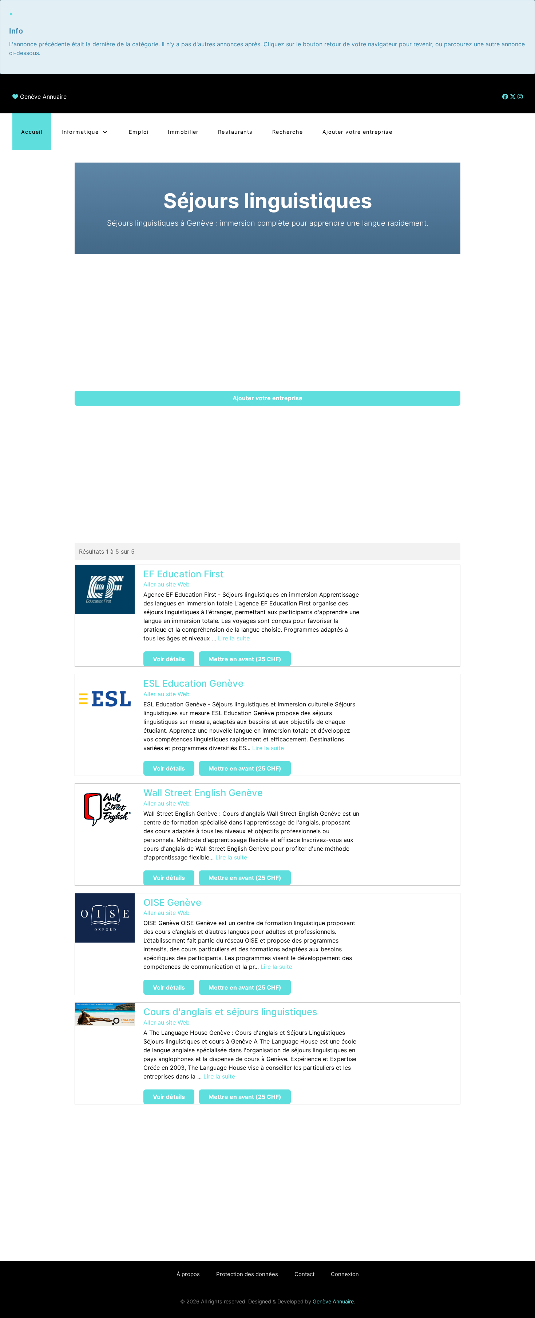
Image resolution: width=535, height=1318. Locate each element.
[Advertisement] (267, 322)
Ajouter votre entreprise (267, 398)
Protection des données (247, 1274)
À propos (188, 1274)
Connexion (345, 1274)
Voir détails (169, 659)
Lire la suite (234, 638)
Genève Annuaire (43, 96)
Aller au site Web (166, 584)
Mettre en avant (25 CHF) (245, 659)
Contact (304, 1274)
